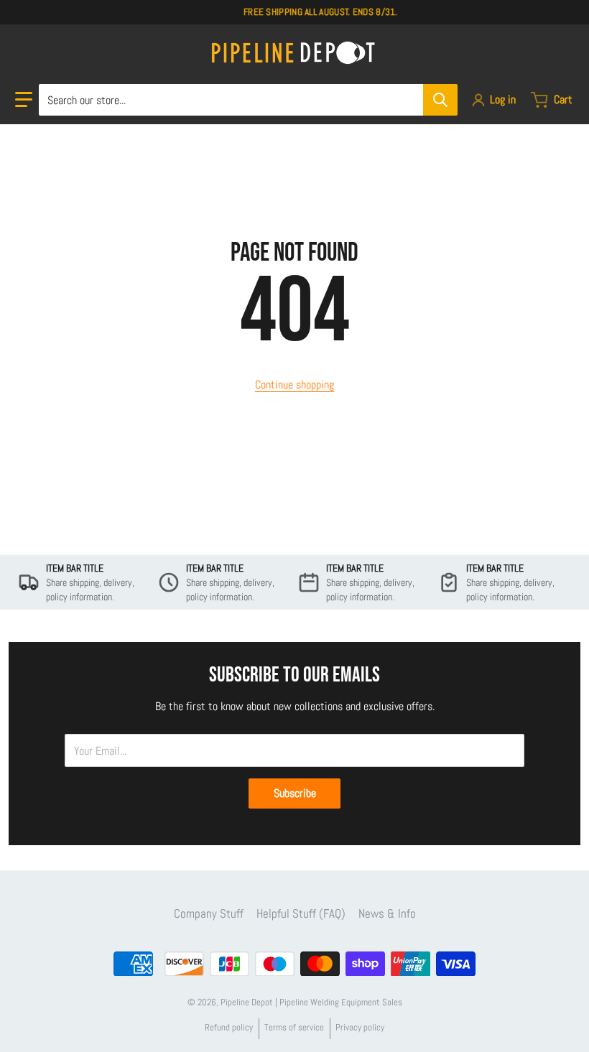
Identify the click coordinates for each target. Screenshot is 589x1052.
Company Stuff (209, 913)
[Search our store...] (440, 100)
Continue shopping (294, 384)
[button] (24, 99)
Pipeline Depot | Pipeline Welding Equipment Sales (311, 1002)
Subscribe (295, 793)
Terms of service (294, 1027)
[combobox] (248, 100)
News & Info (387, 913)
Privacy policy (359, 1027)
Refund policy (229, 1027)
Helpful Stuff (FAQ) (300, 913)
